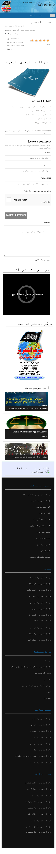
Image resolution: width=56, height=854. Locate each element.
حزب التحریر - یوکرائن (39, 639)
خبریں (48, 691)
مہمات (48, 660)
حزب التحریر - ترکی (41, 820)
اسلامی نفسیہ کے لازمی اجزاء (36, 114)
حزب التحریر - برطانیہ (39, 596)
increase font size (6, 33)
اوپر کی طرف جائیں (43, 259)
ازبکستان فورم (43, 537)
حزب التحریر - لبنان (40, 730)
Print (22, 45)
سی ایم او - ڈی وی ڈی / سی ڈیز (36, 685)
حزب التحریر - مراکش (40, 737)
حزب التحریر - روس (42, 608)
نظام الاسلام (43, 118)
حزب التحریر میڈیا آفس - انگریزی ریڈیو (30, 666)
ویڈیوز (47, 697)
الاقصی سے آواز (43, 531)
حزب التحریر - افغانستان (38, 782)
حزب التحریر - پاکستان (39, 813)
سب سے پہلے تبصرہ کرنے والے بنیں (20, 29)
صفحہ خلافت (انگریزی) (40, 525)
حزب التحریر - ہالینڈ (40, 633)
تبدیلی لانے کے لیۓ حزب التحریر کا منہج (30, 106)
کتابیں (47, 679)
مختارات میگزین (43, 672)
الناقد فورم (44, 550)
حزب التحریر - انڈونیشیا (38, 801)
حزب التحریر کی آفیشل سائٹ (37, 494)
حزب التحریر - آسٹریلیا (38, 589)
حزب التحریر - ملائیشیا (39, 807)
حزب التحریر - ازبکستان (38, 826)
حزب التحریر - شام (42, 749)
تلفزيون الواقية (33, 468)
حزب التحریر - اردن (41, 724)
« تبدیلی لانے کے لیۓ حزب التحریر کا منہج (28, 131)
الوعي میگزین (44, 544)
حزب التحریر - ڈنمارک (40, 614)
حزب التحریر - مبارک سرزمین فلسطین (32, 755)
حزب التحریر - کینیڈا (40, 583)
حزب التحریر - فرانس (40, 620)
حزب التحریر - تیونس (40, 762)
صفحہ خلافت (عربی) (42, 519)
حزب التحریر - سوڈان (40, 743)
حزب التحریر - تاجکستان (38, 831)
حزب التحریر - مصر (42, 718)
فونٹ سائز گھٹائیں (8, 33)
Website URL (46, 178)
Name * (48, 152)
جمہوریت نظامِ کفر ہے (39, 110)
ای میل (10, 49)
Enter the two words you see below (37, 191)
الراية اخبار (44, 512)
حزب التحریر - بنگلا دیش (39, 788)
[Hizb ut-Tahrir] (28, 82)
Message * (46, 222)
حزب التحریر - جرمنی (40, 602)
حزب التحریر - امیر (41, 500)
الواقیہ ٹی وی (43, 506)
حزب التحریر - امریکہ (40, 577)
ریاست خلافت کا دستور (40, 556)
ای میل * (47, 165)
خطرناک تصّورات (41, 122)
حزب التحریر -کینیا (41, 795)
